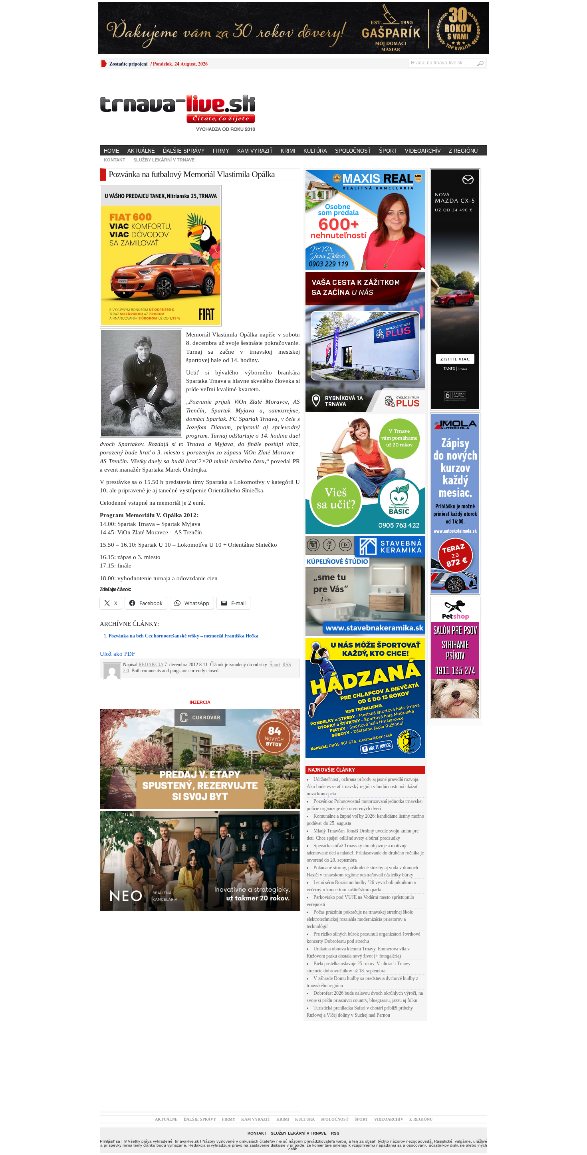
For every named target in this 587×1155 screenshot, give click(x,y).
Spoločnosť (353, 151)
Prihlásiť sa (110, 1141)
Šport (388, 151)
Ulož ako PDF (117, 654)
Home (111, 151)
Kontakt (114, 159)
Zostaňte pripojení (128, 63)
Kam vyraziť (255, 151)
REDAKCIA (151, 664)
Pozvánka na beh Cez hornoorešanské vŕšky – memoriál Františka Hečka (183, 636)
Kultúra (315, 151)
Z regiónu (463, 151)
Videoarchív (423, 151)
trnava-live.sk (187, 1141)
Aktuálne (141, 151)
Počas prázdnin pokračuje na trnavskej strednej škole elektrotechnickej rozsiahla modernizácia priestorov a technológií (360, 919)
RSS (335, 1133)
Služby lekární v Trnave (163, 159)
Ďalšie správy (184, 151)
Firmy (221, 151)
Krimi (288, 151)
